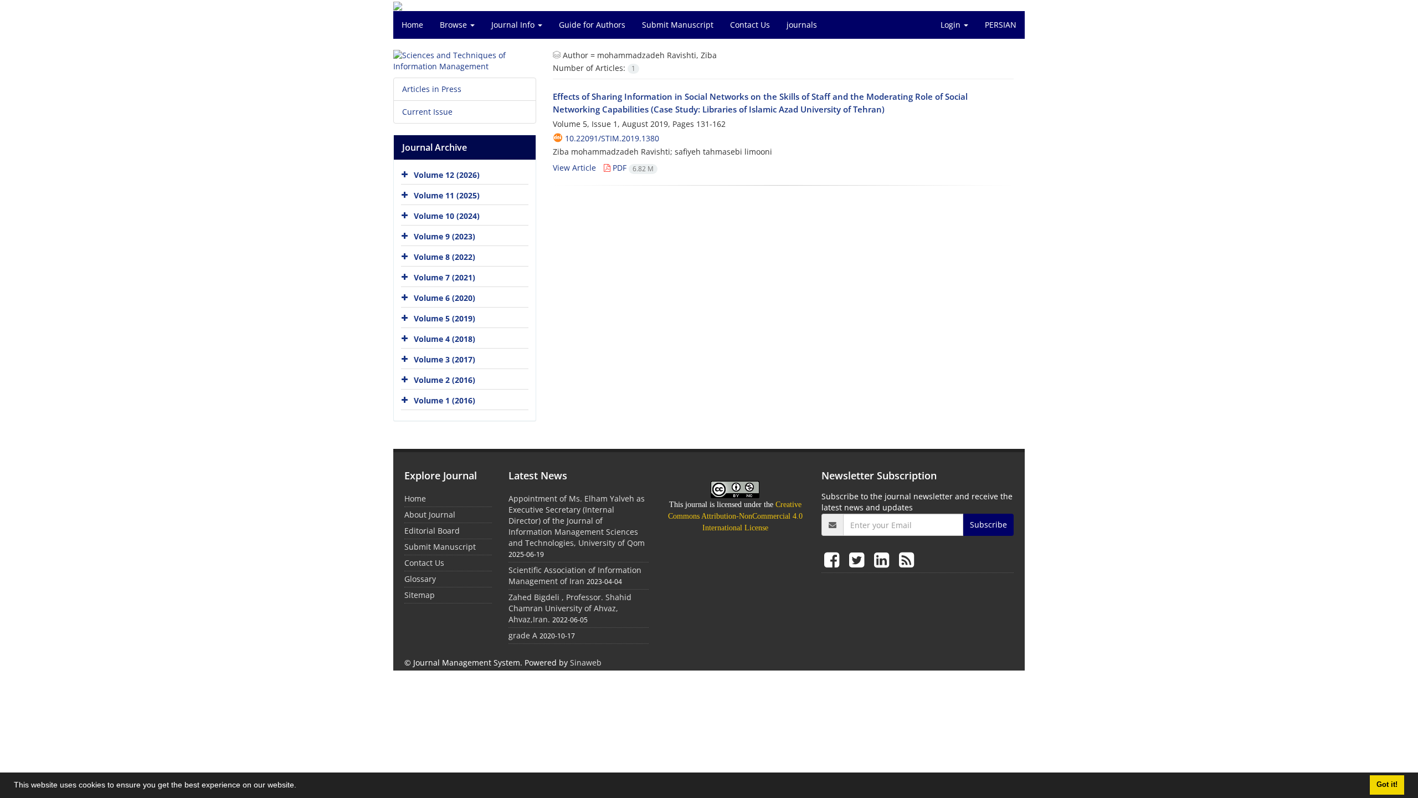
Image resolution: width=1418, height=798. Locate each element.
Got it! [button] (1387, 785)
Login (952, 24)
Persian (1000, 24)
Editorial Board (432, 530)
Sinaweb (586, 662)
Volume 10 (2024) (447, 216)
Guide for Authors (592, 24)
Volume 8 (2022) (444, 257)
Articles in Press (431, 89)
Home (412, 24)
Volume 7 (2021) (444, 277)
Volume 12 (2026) (447, 175)
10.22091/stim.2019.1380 (612, 138)
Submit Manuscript (677, 24)
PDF (632, 167)
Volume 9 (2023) (444, 236)
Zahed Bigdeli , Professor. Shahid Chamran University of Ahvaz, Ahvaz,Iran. (569, 608)
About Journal (429, 514)
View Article (574, 167)
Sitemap (419, 595)
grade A (522, 635)
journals (802, 24)
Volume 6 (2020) (444, 298)
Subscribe (988, 524)
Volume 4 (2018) (444, 339)
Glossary (420, 579)
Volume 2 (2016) (444, 380)
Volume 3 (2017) (444, 359)
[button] (300, 786)
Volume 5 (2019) (444, 318)
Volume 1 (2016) (444, 400)
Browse (454, 24)
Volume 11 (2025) (447, 195)
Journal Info (514, 24)
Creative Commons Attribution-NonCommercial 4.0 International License (735, 516)
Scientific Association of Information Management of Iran (574, 575)
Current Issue (427, 111)
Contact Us (750, 24)
